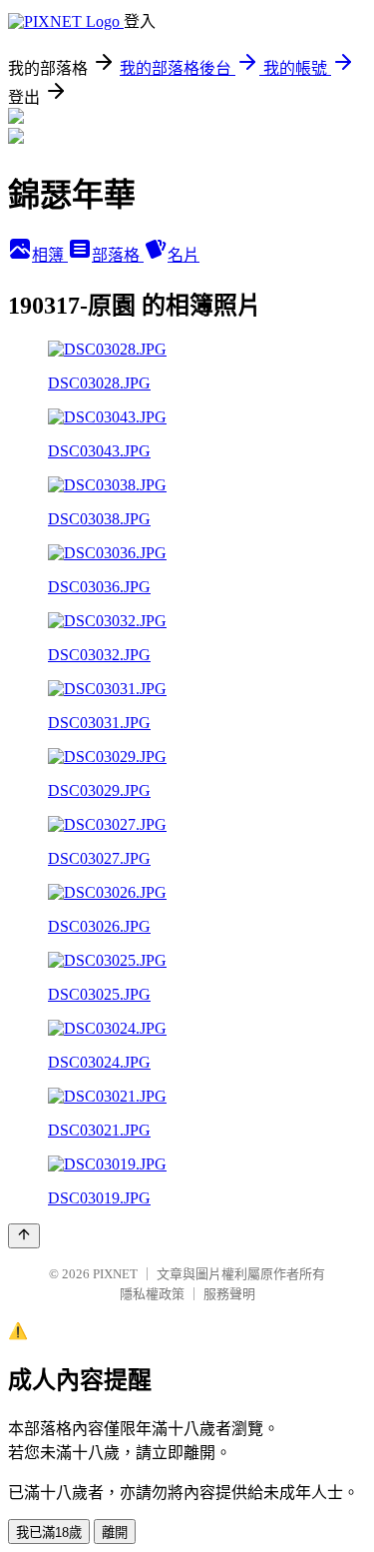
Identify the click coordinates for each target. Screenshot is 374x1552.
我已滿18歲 (49, 1532)
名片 (183, 255)
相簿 (50, 255)
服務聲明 (229, 1293)
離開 (115, 1532)
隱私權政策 (152, 1293)
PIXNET (115, 1273)
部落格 (118, 255)
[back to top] (24, 1235)
